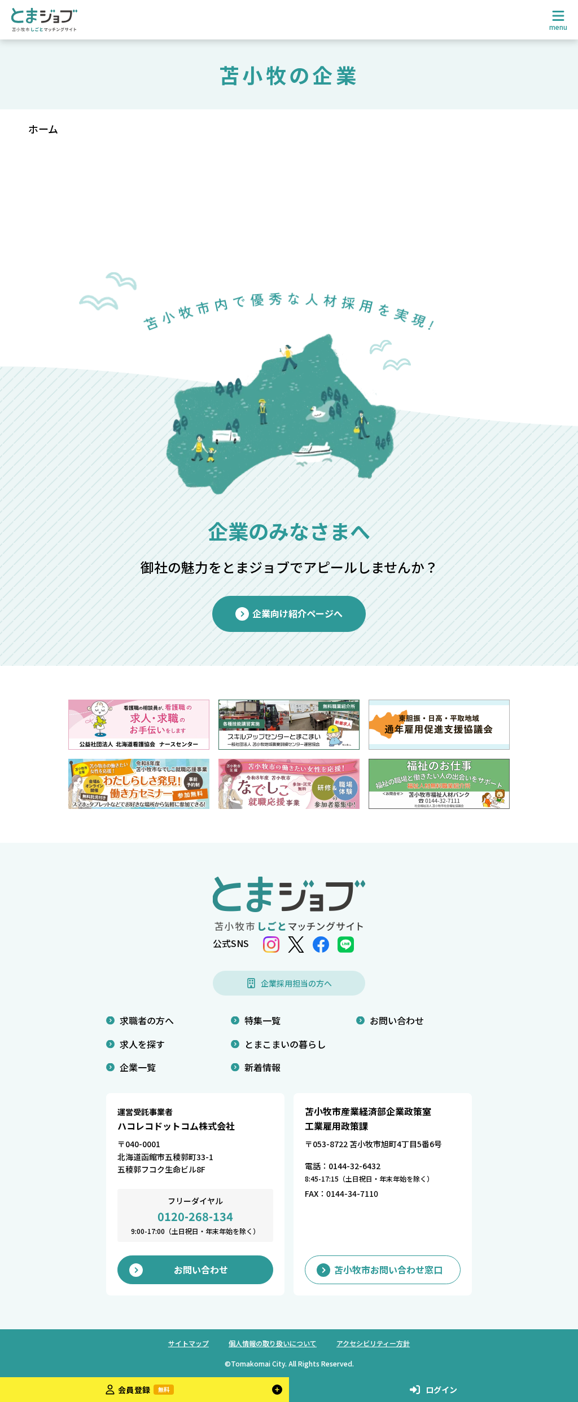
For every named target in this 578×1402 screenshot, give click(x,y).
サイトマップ (188, 1343)
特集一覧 (262, 1020)
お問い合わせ (397, 1020)
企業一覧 (138, 1067)
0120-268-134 (195, 1216)
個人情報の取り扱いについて (273, 1343)
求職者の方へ (147, 1020)
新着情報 (262, 1067)
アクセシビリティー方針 (373, 1343)
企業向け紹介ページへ (297, 613)
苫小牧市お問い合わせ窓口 (388, 1269)
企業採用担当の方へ (296, 983)
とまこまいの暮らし (285, 1044)
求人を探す (142, 1044)
